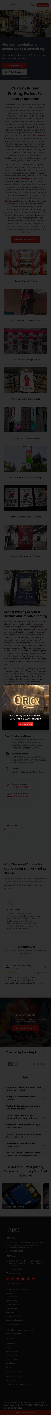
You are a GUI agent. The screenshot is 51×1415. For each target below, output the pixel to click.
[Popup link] (25, 707)
